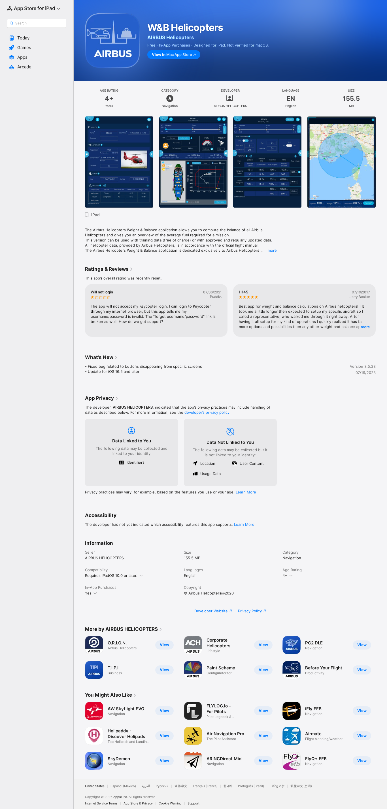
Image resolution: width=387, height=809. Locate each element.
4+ (284, 575)
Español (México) (123, 786)
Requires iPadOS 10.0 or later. (111, 575)
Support (193, 803)
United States (95, 786)
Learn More (246, 492)
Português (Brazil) (251, 786)
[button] (36, 38)
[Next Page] (381, 162)
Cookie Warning (170, 803)
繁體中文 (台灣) (301, 786)
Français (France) (205, 786)
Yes (88, 593)
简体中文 (181, 786)
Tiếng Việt (277, 786)
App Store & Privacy (138, 803)
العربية (146, 786)
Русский (162, 786)
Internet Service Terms (101, 803)
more (272, 250)
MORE (365, 327)
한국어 (228, 786)
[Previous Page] (79, 162)
